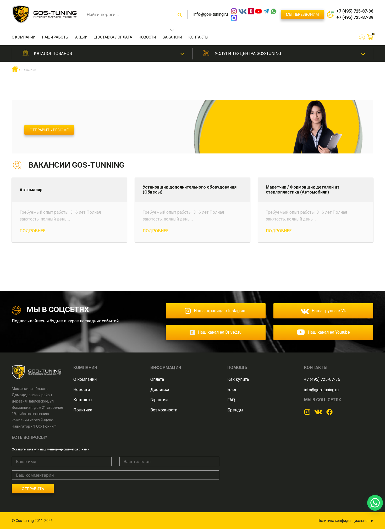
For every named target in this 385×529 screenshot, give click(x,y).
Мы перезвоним (302, 14)
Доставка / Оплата (113, 37)
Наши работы (55, 37)
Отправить (33, 488)
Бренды (235, 409)
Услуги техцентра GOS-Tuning (248, 53)
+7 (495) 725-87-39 (354, 17)
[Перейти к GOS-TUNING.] (15, 71)
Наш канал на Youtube (329, 332)
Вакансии (172, 37)
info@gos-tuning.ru (210, 14)
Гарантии (159, 399)
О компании (23, 37)
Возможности (163, 409)
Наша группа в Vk (329, 310)
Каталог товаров (53, 53)
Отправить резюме (49, 130)
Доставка (159, 389)
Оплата (157, 379)
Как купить (238, 379)
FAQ (231, 399)
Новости (147, 37)
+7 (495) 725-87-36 (354, 11)
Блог (232, 389)
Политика (82, 409)
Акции (81, 37)
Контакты (198, 37)
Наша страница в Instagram (220, 310)
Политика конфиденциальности (345, 521)
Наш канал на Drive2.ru (219, 332)
